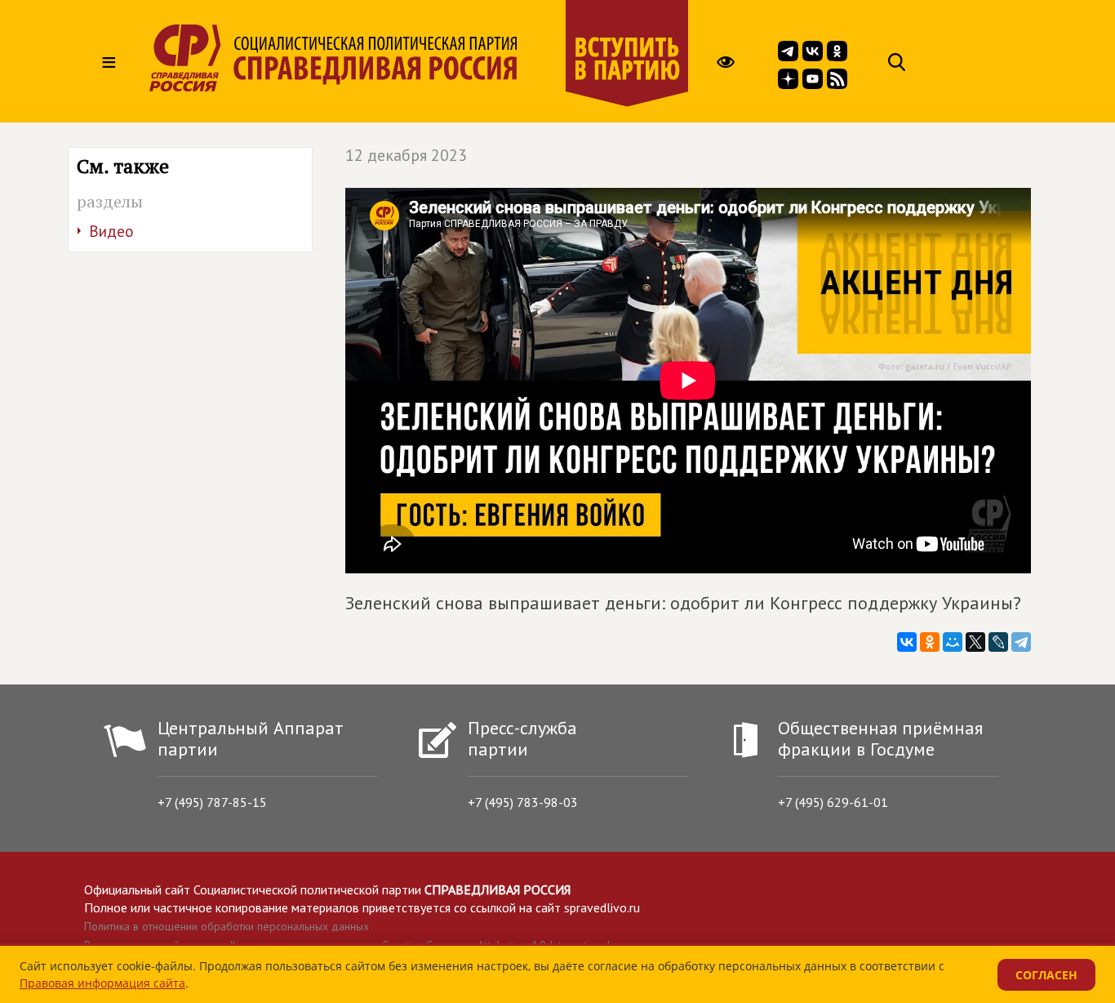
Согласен (1046, 975)
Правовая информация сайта (102, 983)
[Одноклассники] (930, 642)
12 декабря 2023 (406, 155)
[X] (975, 642)
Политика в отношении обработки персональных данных (226, 926)
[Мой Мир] (952, 642)
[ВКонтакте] (907, 642)
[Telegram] (1021, 642)
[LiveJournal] (998, 642)
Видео (111, 231)
